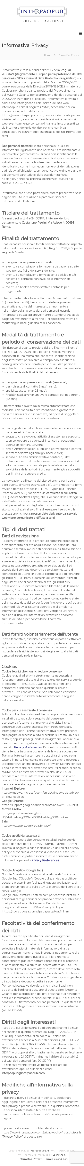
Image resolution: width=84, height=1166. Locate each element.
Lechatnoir (59, 1154)
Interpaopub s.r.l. (39, 1150)
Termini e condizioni (56, 1158)
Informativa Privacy (30, 1158)
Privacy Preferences (28, 747)
